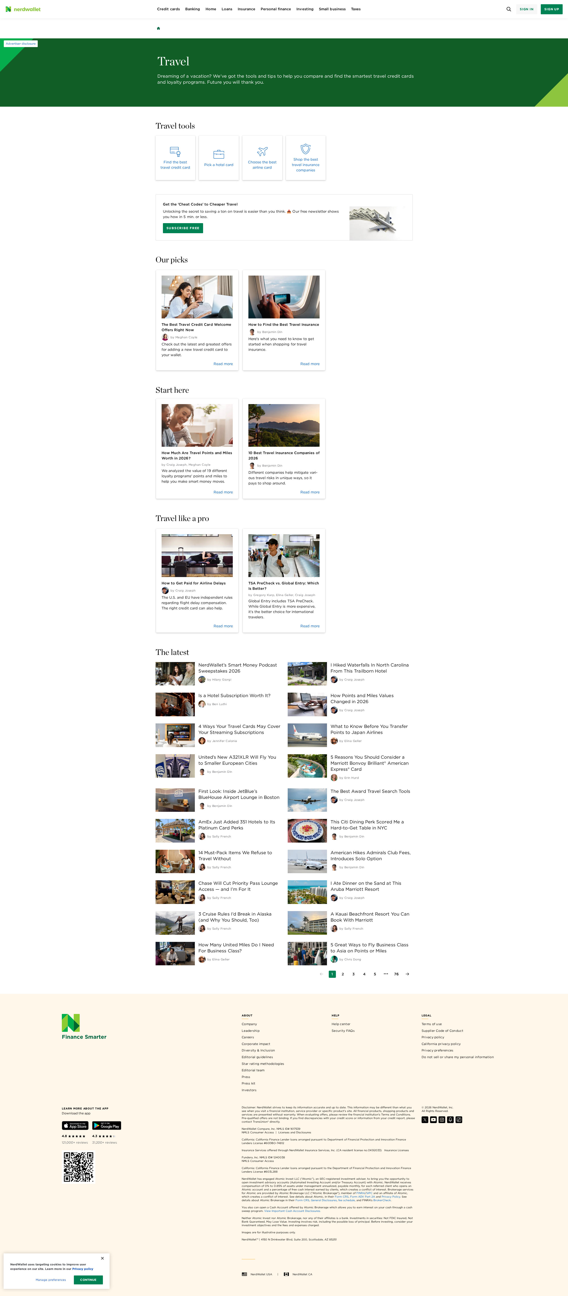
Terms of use (432, 1024)
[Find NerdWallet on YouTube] (433, 1122)
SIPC (369, 1193)
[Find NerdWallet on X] (425, 1122)
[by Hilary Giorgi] (202, 679)
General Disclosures (324, 1200)
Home (211, 9)
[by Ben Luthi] (202, 704)
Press (246, 1077)
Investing (305, 9)
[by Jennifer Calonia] (202, 740)
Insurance (246, 9)
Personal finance (276, 9)
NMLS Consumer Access (258, 1132)
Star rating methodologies (263, 1063)
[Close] (102, 1258)
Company (249, 1024)
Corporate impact (256, 1044)
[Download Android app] (106, 1126)
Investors (249, 1090)
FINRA (360, 1193)
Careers (248, 1037)
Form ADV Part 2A (362, 1196)
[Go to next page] (407, 974)
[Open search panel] (509, 9)
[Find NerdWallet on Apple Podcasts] (450, 1122)
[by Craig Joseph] (334, 679)
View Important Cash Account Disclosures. (292, 1211)
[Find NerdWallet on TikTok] (459, 1122)
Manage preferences (51, 1279)
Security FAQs (343, 1030)
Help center (341, 1024)
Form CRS (342, 1196)
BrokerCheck (382, 1200)
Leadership (251, 1030)
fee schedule (346, 1200)
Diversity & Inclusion (258, 1050)
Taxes (356, 9)
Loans (227, 9)
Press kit (249, 1083)
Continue (88, 1279)
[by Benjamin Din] (202, 771)
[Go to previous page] (321, 974)
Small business (332, 9)
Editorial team (253, 1070)
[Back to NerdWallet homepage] (158, 28)
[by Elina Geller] (334, 740)
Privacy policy (433, 1037)
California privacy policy (441, 1044)
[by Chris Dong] (334, 959)
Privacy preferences (438, 1050)
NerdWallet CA (302, 1274)
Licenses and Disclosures (294, 1132)
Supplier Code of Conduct (442, 1030)
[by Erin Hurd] (334, 777)
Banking (192, 9)
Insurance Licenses (396, 1150)
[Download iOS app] (75, 1126)
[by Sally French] (202, 836)
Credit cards (168, 9)
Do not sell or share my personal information (458, 1057)
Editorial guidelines (257, 1057)
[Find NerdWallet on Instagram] (442, 1122)
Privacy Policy (391, 1196)
